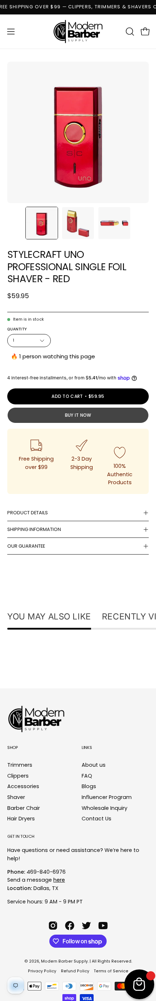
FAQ (87, 775)
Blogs (89, 786)
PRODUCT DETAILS (27, 512)
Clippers (18, 775)
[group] (78, 7)
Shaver (16, 797)
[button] (129, 31)
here (59, 879)
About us (94, 765)
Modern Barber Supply (64, 961)
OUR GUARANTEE (26, 546)
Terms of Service (111, 971)
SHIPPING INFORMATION (34, 529)
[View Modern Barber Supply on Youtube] (103, 925)
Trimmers (19, 765)
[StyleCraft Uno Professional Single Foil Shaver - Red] (41, 223)
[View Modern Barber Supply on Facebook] (69, 925)
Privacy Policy (42, 971)
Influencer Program (107, 797)
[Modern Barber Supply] (78, 31)
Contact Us (96, 819)
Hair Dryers (21, 819)
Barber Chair (23, 808)
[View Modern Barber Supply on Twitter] (86, 925)
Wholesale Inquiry (104, 808)
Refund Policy (75, 971)
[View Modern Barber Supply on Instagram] (53, 925)
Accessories (23, 786)
